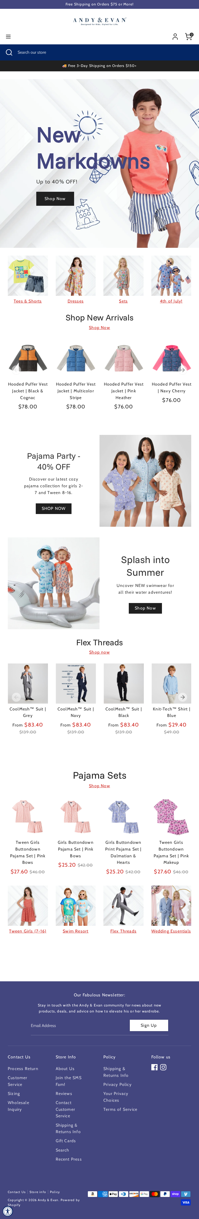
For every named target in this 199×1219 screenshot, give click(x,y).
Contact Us (17, 1192)
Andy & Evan (48, 1200)
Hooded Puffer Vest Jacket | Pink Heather (124, 391)
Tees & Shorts (28, 301)
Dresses (76, 301)
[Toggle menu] (8, 36)
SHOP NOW (54, 508)
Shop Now (99, 327)
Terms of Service (120, 1109)
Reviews (64, 1093)
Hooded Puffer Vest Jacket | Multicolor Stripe (76, 391)
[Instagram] (163, 1067)
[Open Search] (9, 52)
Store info (38, 1192)
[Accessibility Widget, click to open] (8, 1211)
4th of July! (171, 301)
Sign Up (149, 1025)
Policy (55, 1192)
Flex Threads (123, 931)
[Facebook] (154, 1067)
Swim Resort (75, 931)
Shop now (99, 652)
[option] (24, 379)
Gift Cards (66, 1140)
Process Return (23, 1068)
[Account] (175, 34)
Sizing (14, 1093)
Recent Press (69, 1159)
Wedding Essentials (171, 931)
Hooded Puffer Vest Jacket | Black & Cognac (28, 391)
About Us (65, 1068)
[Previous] (16, 370)
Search (62, 1150)
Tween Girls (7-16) (27, 931)
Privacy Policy (117, 1084)
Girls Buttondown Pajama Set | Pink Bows (76, 849)
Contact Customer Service (65, 1109)
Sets (123, 301)
